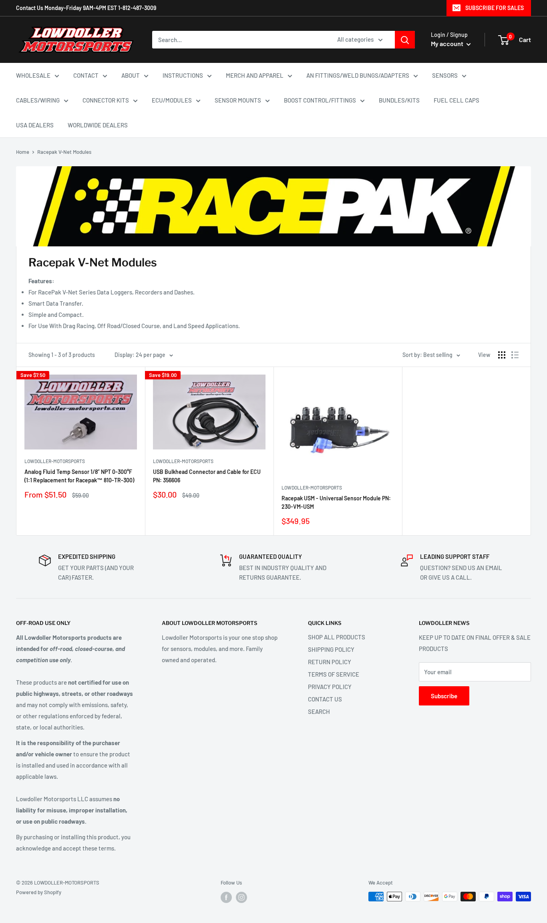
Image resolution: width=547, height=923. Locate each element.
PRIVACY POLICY (330, 686)
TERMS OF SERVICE (333, 674)
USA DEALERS (35, 125)
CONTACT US (325, 699)
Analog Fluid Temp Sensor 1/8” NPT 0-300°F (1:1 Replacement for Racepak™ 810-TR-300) (79, 476)
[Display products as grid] (501, 355)
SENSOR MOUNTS (238, 100)
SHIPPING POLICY (331, 649)
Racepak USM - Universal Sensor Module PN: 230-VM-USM (336, 502)
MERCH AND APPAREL (255, 75)
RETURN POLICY (329, 661)
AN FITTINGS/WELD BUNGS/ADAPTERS (357, 75)
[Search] (405, 39)
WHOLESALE (33, 75)
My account (448, 43)
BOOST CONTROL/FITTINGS (320, 100)
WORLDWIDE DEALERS (98, 125)
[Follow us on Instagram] (241, 897)
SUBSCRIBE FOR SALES (494, 7)
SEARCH (319, 711)
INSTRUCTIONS (183, 75)
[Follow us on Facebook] (226, 897)
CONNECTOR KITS (105, 100)
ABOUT (130, 75)
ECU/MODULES (172, 100)
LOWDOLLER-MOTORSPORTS (54, 461)
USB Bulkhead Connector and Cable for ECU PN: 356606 (207, 476)
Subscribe (444, 695)
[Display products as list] (515, 355)
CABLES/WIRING (38, 100)
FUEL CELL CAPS (456, 100)
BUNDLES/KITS (399, 100)
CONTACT (86, 75)
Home (22, 152)
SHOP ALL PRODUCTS (336, 637)
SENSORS (445, 75)
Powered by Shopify (38, 892)
